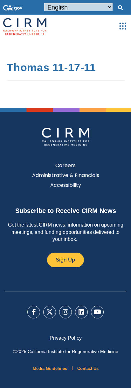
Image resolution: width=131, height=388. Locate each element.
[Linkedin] (81, 312)
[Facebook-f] (33, 312)
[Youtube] (97, 312)
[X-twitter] (49, 312)
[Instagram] (65, 312)
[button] (120, 7)
